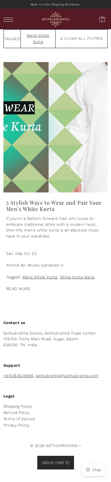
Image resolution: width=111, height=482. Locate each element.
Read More (18, 288)
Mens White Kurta (39, 277)
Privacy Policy (16, 425)
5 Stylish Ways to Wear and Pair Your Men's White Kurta (54, 205)
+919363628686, (18, 375)
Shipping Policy (17, 406)
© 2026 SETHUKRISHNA (54, 445)
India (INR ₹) (55, 462)
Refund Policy (16, 412)
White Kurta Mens (77, 277)
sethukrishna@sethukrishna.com (67, 375)
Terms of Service (19, 419)
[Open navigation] (9, 19)
